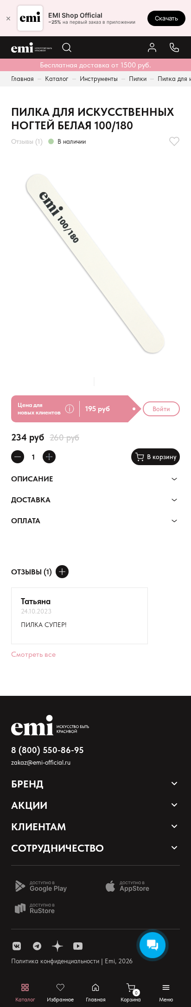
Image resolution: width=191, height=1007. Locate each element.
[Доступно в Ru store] (40, 908)
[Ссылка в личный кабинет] (152, 47)
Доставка (31, 499)
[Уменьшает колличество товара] (17, 456)
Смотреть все (33, 654)
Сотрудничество (57, 848)
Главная (22, 78)
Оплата (25, 520)
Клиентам (38, 826)
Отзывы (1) (27, 141)
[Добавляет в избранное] (174, 141)
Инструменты (99, 78)
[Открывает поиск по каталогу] (66, 47)
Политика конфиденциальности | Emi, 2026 (72, 961)
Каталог (57, 78)
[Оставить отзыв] (62, 571)
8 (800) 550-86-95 (47, 750)
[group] (95, 262)
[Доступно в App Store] (130, 886)
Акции (29, 805)
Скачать (166, 18)
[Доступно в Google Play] (40, 886)
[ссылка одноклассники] (57, 946)
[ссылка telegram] (37, 946)
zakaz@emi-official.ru (40, 762)
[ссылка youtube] (77, 946)
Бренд (27, 784)
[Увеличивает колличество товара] (49, 456)
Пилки (137, 78)
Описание (32, 478)
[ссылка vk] (16, 946)
